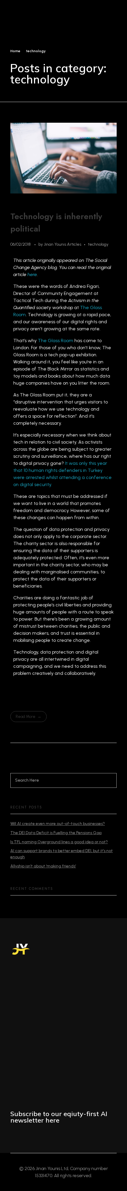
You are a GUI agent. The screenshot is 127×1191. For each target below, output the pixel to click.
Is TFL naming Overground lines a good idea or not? (59, 841)
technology (98, 244)
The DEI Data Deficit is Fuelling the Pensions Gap (56, 832)
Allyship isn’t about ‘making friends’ (43, 866)
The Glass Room (55, 340)
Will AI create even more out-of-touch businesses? (57, 823)
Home (15, 51)
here (32, 274)
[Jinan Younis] (25, 25)
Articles (74, 244)
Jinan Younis (55, 244)
